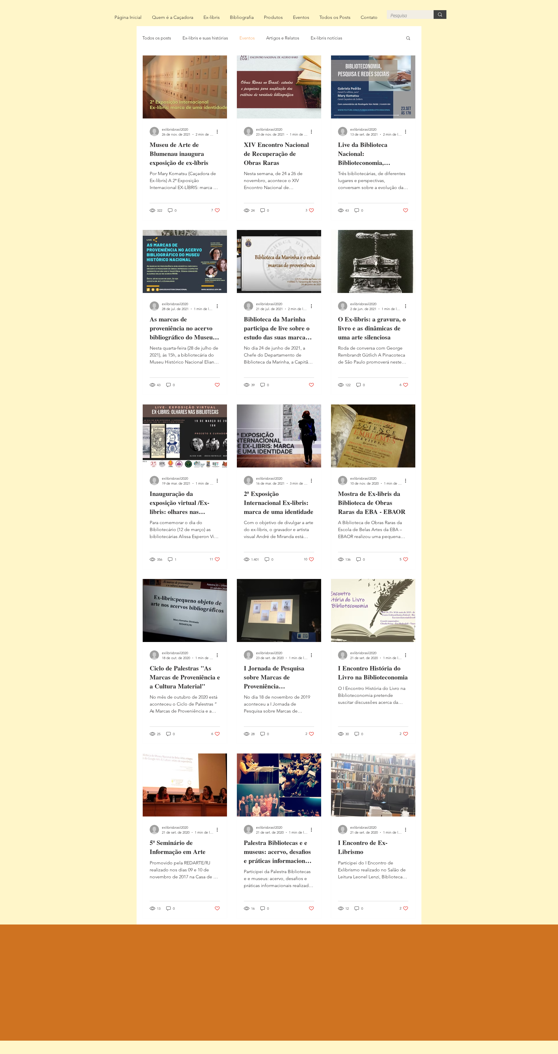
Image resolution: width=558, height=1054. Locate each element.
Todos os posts (156, 38)
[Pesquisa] (440, 14)
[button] (408, 38)
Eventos (247, 38)
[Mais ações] (219, 131)
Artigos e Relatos (282, 38)
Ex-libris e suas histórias (205, 38)
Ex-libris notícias (326, 38)
